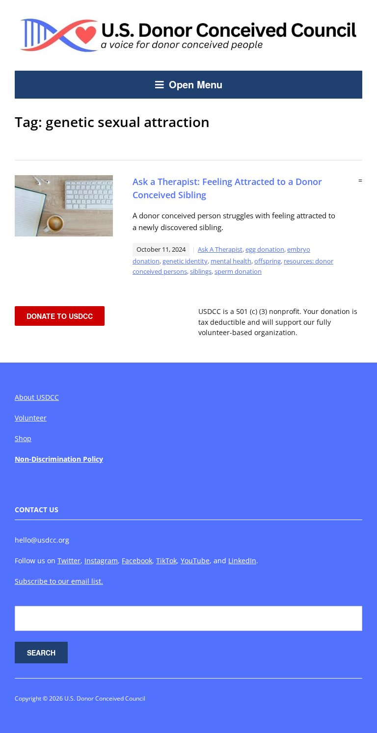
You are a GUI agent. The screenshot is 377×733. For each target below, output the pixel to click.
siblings (201, 271)
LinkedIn (242, 560)
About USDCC (37, 397)
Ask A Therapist (220, 249)
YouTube (195, 560)
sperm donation (238, 271)
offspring (267, 261)
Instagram (101, 560)
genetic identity (185, 261)
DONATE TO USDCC (60, 316)
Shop (23, 438)
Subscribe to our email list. (59, 581)
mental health (231, 261)
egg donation (264, 249)
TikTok (166, 560)
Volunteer (31, 417)
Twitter (69, 560)
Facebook (137, 560)
